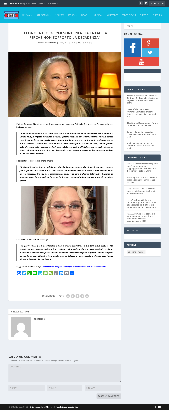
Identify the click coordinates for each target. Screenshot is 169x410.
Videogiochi (129, 15)
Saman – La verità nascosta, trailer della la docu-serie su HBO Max (142, 134)
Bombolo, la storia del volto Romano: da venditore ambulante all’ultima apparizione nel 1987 (141, 217)
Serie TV (59, 15)
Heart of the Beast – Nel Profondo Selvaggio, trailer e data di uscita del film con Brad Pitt (141, 113)
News (84, 15)
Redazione (51, 42)
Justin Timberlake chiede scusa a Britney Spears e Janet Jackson (142, 179)
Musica (98, 15)
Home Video (112, 15)
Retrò (71, 15)
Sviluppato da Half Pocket (41, 407)
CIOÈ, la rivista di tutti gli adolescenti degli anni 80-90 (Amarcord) (141, 191)
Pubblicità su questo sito (67, 407)
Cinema (26, 15)
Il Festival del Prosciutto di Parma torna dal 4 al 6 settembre (142, 124)
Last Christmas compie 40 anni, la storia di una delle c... (43, 3)
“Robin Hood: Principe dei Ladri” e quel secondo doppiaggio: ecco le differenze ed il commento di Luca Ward (142, 167)
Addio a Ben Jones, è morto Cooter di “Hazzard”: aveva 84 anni (140, 145)
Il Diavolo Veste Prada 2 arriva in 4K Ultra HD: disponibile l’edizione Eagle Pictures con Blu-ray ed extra (142, 99)
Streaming (43, 15)
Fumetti (144, 15)
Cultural (157, 15)
